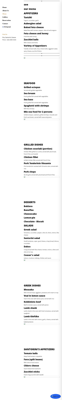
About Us (5, 10)
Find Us (4, 34)
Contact (5, 23)
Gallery (5, 17)
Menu (4, 14)
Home (4, 7)
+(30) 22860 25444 (11, 40)
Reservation (6, 20)
